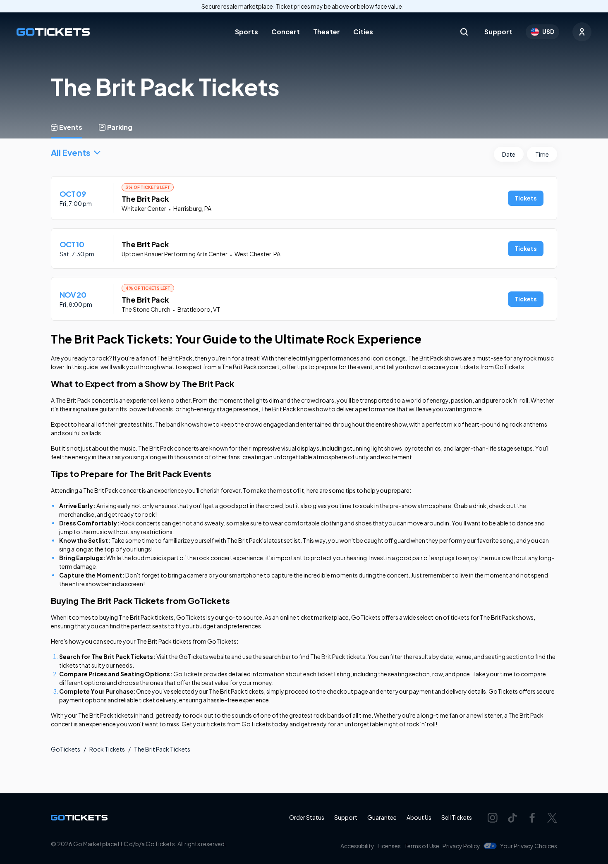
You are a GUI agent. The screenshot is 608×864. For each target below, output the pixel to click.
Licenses (389, 846)
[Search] (464, 32)
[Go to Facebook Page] (532, 818)
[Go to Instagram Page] (493, 818)
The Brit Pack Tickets (162, 749)
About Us (419, 817)
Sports (246, 31)
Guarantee (382, 817)
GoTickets (65, 749)
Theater (326, 31)
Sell (456, 817)
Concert (285, 31)
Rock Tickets (107, 749)
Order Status (306, 817)
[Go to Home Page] (53, 32)
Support (498, 31)
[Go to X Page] (552, 818)
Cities (363, 31)
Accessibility (357, 846)
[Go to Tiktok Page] (512, 818)
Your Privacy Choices (528, 846)
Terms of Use (421, 846)
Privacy (461, 846)
